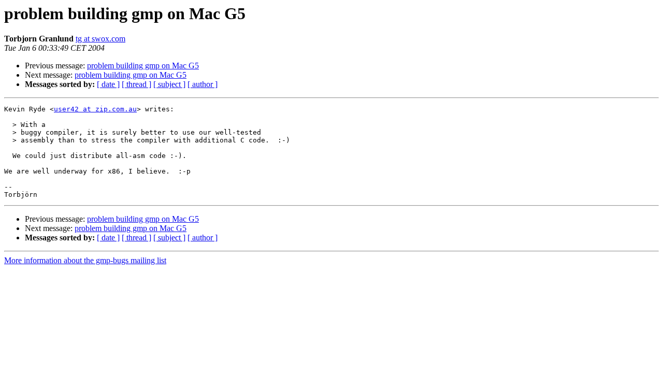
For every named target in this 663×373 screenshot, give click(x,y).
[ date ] (108, 84)
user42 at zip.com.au (95, 109)
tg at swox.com (100, 38)
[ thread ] (136, 84)
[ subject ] (169, 84)
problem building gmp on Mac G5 (143, 65)
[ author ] (203, 84)
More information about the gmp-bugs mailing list (85, 260)
